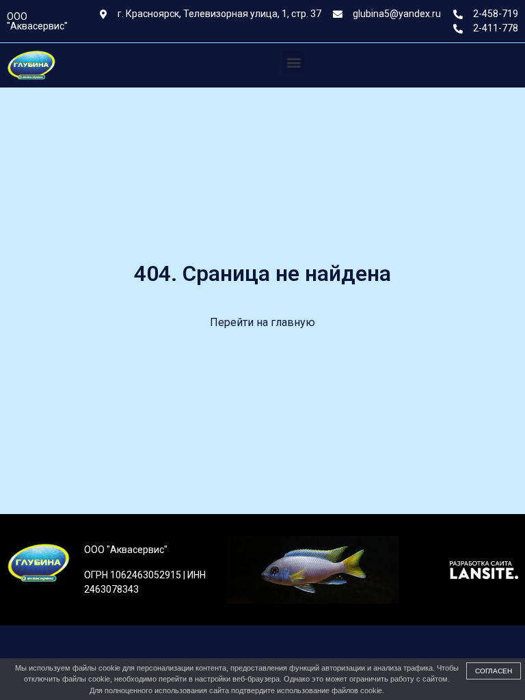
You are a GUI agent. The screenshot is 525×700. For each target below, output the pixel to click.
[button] (293, 62)
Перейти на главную (262, 322)
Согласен (493, 671)
